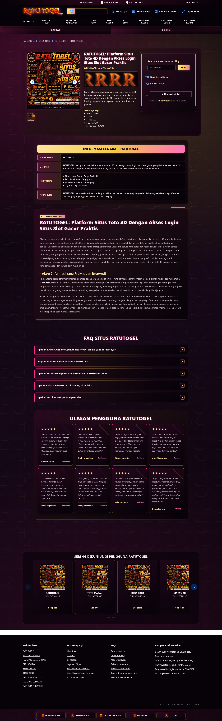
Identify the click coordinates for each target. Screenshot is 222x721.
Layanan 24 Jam (74, 664)
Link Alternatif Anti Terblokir (80, 673)
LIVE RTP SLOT (142, 715)
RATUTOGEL (28, 21)
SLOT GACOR (109, 21)
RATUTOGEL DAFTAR (189, 21)
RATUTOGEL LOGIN (166, 21)
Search (71, 11)
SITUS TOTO (93, 21)
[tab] (108, 617)
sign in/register (165, 100)
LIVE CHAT (173, 715)
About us (71, 651)
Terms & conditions (120, 668)
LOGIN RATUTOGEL (52, 715)
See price (52, 608)
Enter (183, 67)
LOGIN (166, 30)
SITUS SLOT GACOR (144, 21)
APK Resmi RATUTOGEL (78, 668)
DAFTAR (56, 30)
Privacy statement (119, 664)
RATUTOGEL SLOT (47, 21)
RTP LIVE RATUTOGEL (77, 677)
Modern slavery (118, 659)
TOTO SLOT (125, 21)
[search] (87, 11)
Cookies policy (118, 655)
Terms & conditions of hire (124, 673)
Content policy (118, 651)
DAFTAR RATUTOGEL (82, 715)
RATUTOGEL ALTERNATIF (71, 21)
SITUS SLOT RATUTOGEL (113, 715)
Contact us (72, 659)
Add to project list (171, 94)
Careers (71, 655)
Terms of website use (121, 677)
